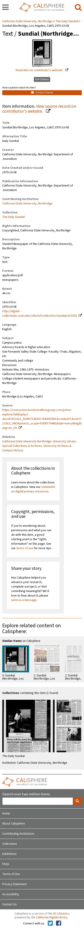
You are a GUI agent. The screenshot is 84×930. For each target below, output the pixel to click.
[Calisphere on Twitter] (50, 923)
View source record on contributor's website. (39, 109)
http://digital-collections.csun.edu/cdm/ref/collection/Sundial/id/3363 (39, 313)
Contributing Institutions (18, 833)
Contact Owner (44, 92)
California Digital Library (51, 917)
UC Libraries (61, 913)
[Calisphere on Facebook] (58, 923)
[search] (78, 7)
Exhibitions (9, 854)
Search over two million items (26, 794)
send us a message (24, 600)
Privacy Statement (14, 884)
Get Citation (42, 79)
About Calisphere (13, 823)
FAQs (5, 864)
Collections (9, 844)
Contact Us (9, 904)
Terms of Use (11, 874)
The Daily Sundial (67, 21)
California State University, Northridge (27, 21)
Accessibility (10, 894)
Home (6, 813)
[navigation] (5, 7)
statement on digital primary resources (33, 489)
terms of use (24, 548)
